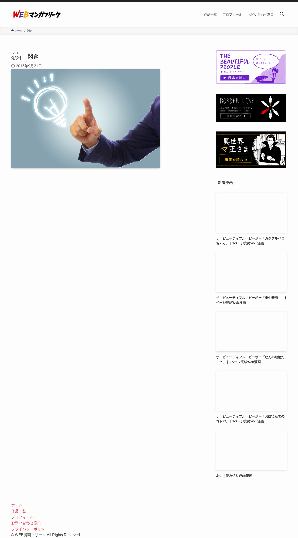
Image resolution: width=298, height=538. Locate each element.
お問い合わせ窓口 (26, 523)
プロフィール (22, 517)
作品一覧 (18, 511)
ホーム (16, 505)
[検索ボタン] (282, 14)
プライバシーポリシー (29, 529)
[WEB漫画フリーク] (36, 14)
